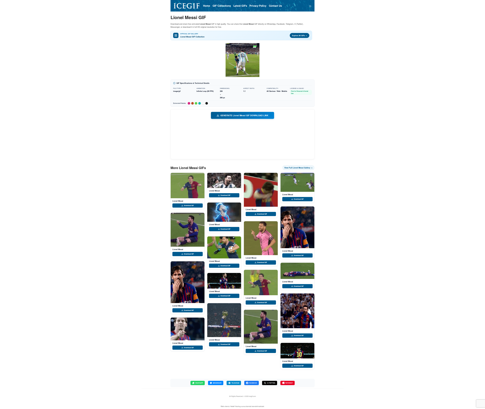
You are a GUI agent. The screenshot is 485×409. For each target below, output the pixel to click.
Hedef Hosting (235, 406)
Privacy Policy (257, 5)
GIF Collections (222, 5)
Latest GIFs (240, 5)
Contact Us (275, 5)
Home (206, 5)
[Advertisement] (242, 139)
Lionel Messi (177, 201)
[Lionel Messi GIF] (187, 185)
